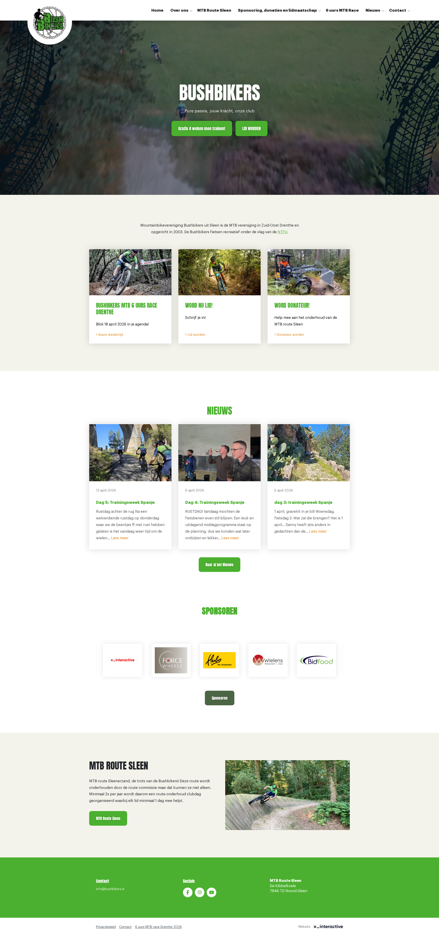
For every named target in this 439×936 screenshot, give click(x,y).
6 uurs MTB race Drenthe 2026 (158, 927)
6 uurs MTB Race (342, 10)
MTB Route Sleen (214, 10)
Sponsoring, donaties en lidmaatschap (277, 10)
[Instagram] (199, 892)
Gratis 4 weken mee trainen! (201, 128)
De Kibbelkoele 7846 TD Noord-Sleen (288, 886)
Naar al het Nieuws (219, 564)
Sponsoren (220, 698)
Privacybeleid (106, 927)
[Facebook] (188, 892)
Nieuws (373, 10)
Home (157, 10)
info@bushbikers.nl (110, 889)
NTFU (282, 232)
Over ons (179, 10)
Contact (397, 10)
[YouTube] (211, 892)
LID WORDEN (251, 128)
